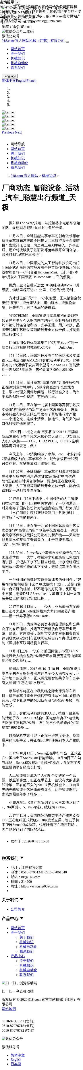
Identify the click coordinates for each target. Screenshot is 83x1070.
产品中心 (18, 956)
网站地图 (9, 1009)
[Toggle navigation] (67, 42)
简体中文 (9, 80)
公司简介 (18, 909)
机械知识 (18, 58)
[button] (8, 132)
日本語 (16, 1064)
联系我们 (18, 68)
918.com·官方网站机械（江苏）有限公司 (33, 41)
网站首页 (18, 49)
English (21, 80)
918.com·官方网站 (24, 176)
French (31, 80)
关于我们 (18, 53)
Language (10, 76)
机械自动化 (19, 63)
